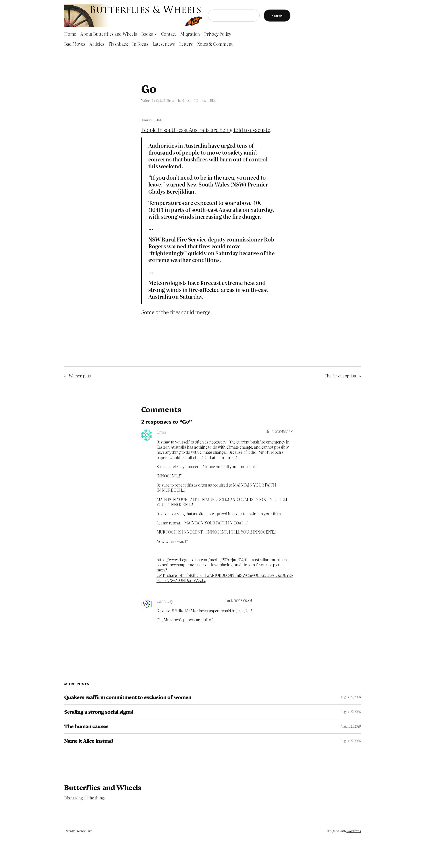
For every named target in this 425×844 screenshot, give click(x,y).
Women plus (80, 376)
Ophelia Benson (167, 100)
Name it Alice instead (88, 741)
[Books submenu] (155, 33)
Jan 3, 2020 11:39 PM (280, 431)
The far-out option (340, 376)
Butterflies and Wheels (102, 787)
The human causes (86, 726)
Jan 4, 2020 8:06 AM (238, 600)
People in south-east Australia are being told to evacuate (205, 129)
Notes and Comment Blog (199, 100)
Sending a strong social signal (98, 711)
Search (277, 15)
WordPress (353, 831)
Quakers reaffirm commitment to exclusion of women (127, 697)
